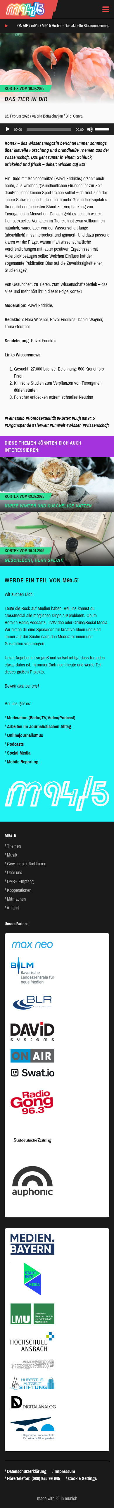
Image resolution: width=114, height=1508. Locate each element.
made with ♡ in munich (57, 1498)
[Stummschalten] (90, 129)
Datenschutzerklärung (26, 1471)
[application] (57, 129)
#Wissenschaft (96, 425)
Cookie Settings (82, 1478)
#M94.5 (88, 418)
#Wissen (74, 425)
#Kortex (64, 418)
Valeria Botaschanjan (47, 116)
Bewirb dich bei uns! (22, 685)
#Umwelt (57, 425)
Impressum (65, 1471)
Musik (12, 854)
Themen (14, 846)
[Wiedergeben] (8, 129)
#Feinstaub (15, 418)
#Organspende (18, 425)
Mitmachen (16, 899)
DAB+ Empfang (20, 881)
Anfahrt (13, 907)
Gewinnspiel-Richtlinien (26, 863)
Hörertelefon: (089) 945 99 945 (33, 1478)
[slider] (103, 128)
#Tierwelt (40, 425)
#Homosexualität (41, 418)
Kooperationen (19, 890)
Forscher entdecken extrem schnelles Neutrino (53, 397)
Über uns (14, 872)
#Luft (76, 418)
